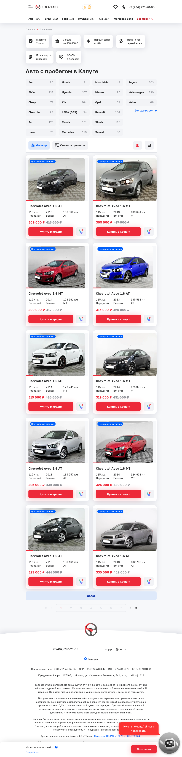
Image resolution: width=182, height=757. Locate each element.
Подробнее (32, 751)
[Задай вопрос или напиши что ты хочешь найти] (169, 743)
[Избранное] (115, 7)
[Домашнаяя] (47, 7)
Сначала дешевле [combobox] (72, 145)
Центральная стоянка (42, 161)
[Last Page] (136, 608)
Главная (30, 28)
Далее (91, 595)
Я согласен (144, 749)
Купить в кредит (50, 231)
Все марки (143, 18)
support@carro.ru (117, 649)
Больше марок (144, 110)
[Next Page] (130, 608)
